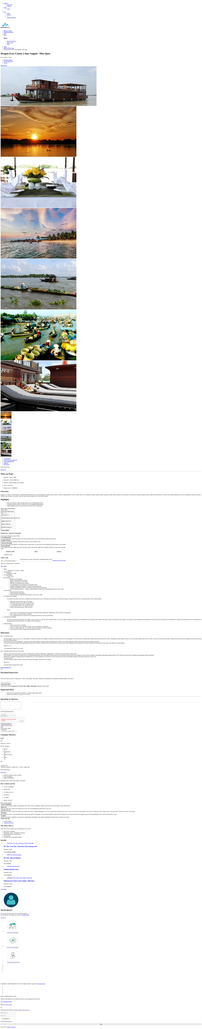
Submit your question (6, 724)
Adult (2, 515)
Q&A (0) (6, 463)
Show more (4, 566)
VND (8, 9)
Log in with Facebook (6, 1001)
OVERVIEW (7, 458)
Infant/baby (3, 527)
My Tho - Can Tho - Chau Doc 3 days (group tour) (20, 846)
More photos (4, 65)
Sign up (9, 14)
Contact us (3, 917)
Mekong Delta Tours (9, 48)
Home (5, 46)
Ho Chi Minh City (8, 61)
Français (9, 6)
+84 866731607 (25, 915)
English (6, 3)
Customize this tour (8, 822)
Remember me (6, 1018)
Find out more (41, 983)
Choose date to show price (59, 560)
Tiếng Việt (9, 4)
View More (3, 889)
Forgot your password (23, 1010)
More (5, 35)
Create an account (10, 1027)
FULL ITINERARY (9, 461)
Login (8, 13)
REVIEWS (6, 464)
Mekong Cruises (8, 31)
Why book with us (11, 41)
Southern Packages (8, 32)
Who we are (10, 42)
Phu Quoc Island (8, 60)
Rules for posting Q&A (6, 725)
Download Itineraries (6, 667)
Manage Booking (11, 17)
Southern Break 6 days (11, 869)
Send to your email (5, 684)
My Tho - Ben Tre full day (12, 858)
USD (5, 7)
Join (5, 12)
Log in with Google (7, 1004)
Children (3, 521)
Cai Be (5, 63)
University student (5, 518)
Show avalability (5, 530)
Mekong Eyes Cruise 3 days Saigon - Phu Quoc (19, 881)
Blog (5, 33)
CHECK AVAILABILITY (10, 460)
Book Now (3, 469)
